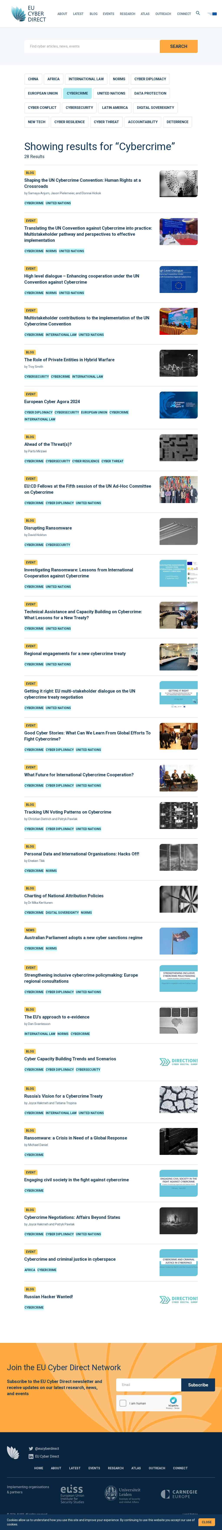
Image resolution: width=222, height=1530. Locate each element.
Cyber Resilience (69, 122)
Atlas (145, 14)
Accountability (143, 122)
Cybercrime (77, 93)
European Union (43, 93)
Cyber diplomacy (150, 79)
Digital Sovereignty (155, 108)
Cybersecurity (79, 108)
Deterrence (177, 122)
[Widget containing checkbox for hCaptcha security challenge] (149, 1403)
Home (38, 1468)
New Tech (36, 122)
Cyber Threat (106, 122)
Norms (119, 79)
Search (178, 46)
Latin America (115, 108)
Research (127, 14)
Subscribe (198, 1385)
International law (86, 79)
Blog (94, 14)
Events (108, 14)
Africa (53, 79)
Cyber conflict (42, 108)
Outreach (163, 14)
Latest (78, 14)
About (62, 14)
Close (207, 1522)
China (33, 79)
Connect (184, 14)
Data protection (150, 93)
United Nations (111, 93)
